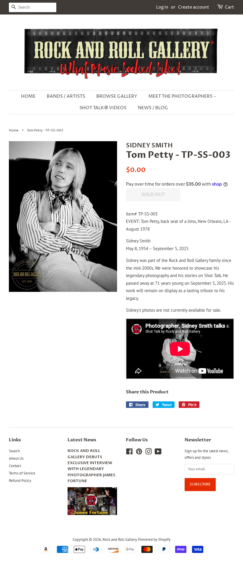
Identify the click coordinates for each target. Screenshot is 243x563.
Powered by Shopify (154, 539)
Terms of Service (22, 473)
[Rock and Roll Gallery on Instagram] (148, 452)
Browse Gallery (116, 96)
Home (28, 96)
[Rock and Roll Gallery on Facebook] (129, 452)
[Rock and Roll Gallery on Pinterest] (139, 452)
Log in (162, 7)
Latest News (82, 440)
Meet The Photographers (180, 96)
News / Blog (153, 108)
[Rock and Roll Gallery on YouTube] (158, 452)
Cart (229, 7)
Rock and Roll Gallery (120, 539)
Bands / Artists (66, 96)
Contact (15, 465)
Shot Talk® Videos (103, 108)
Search (14, 450)
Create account (193, 7)
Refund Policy (20, 480)
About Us (16, 458)
